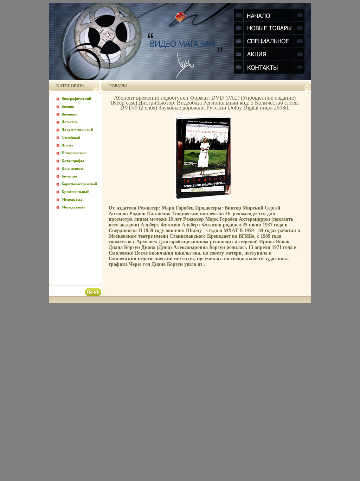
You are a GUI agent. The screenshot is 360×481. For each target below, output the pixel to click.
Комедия (69, 176)
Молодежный (73, 207)
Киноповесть (73, 168)
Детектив (70, 122)
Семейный (71, 137)
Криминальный (75, 191)
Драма (67, 145)
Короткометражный (79, 184)
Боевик (68, 106)
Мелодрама (72, 199)
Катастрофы (73, 160)
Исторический (74, 153)
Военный (69, 114)
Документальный (77, 129)
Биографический (76, 98)
